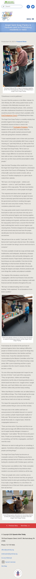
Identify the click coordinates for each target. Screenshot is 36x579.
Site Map (4, 566)
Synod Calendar (10, 562)
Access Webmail (6, 558)
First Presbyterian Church (9, 115)
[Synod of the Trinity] (7, 16)
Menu (29, 19)
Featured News (21, 41)
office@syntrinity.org (7, 550)
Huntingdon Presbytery (20, 127)
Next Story (24, 525)
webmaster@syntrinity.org (9, 554)
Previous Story (13, 525)
